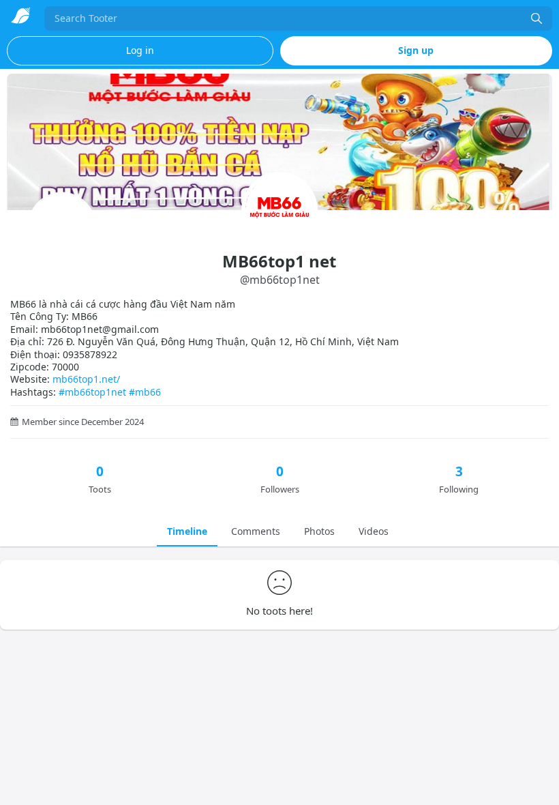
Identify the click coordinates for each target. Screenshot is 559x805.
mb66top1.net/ (86, 378)
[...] (536, 18)
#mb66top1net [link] (92, 391)
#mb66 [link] (145, 391)
